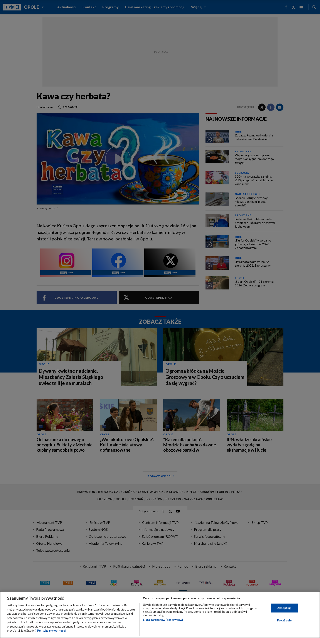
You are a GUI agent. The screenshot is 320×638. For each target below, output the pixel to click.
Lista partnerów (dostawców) (163, 619)
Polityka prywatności (51, 630)
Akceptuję (284, 608)
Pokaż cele (284, 620)
